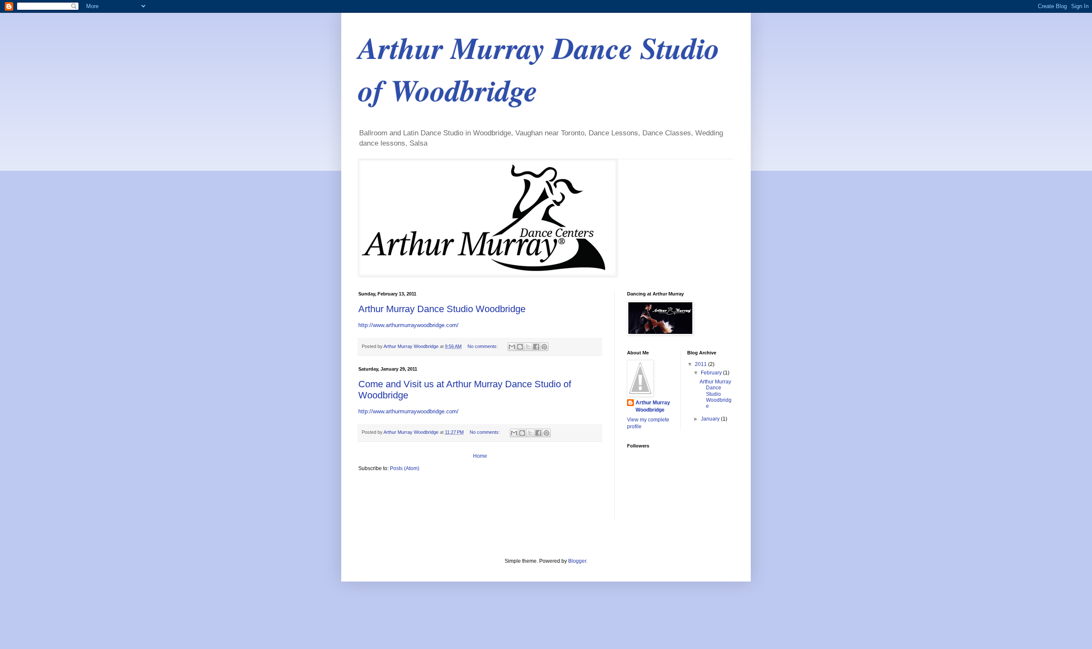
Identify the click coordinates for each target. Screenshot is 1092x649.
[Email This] (512, 346)
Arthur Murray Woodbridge (653, 406)
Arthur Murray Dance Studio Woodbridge (442, 309)
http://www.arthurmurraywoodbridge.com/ (408, 325)
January (711, 419)
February (712, 373)
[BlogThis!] (520, 346)
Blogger (577, 561)
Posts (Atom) (404, 468)
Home (480, 456)
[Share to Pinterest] (544, 346)
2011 (701, 364)
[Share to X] (528, 346)
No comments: (483, 346)
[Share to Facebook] (536, 346)
